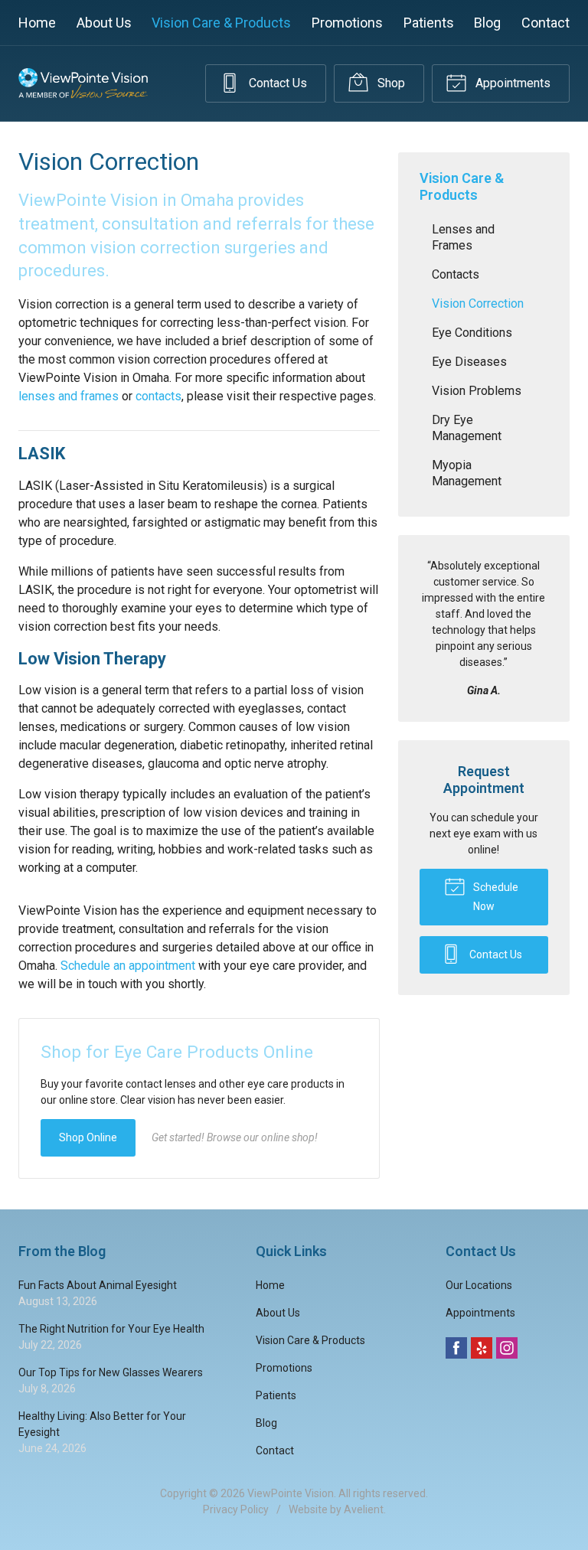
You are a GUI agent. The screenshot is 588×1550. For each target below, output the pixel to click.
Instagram (507, 1348)
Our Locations (479, 1285)
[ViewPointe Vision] (83, 83)
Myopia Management (466, 473)
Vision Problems (476, 390)
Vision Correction (478, 303)
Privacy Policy (236, 1509)
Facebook (456, 1348)
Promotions (347, 23)
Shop (389, 83)
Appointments (511, 83)
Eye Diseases (469, 361)
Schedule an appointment (127, 965)
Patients (428, 23)
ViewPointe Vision (290, 1493)
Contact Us (276, 83)
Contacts (455, 274)
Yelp (481, 1348)
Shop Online (88, 1137)
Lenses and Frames (463, 237)
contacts (158, 396)
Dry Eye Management (466, 428)
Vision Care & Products (221, 23)
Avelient (364, 1509)
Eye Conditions (472, 332)
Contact (545, 23)
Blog (487, 23)
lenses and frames (68, 396)
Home (37, 23)
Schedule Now (494, 896)
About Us (104, 23)
